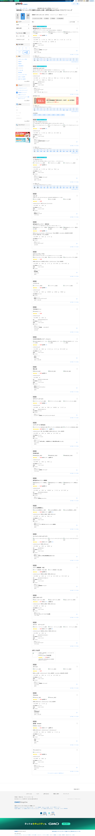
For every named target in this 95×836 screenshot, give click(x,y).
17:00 (49, 114)
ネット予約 (43, 39)
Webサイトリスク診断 (45, 807)
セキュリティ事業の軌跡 (63, 808)
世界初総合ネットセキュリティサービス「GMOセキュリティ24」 (24, 807)
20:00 (63, 114)
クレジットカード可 (22, 74)
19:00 (58, 114)
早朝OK (55, 39)
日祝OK (49, 39)
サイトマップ (66, 793)
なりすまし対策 (56, 808)
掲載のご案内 (56, 793)
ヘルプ (37, 793)
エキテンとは (29, 793)
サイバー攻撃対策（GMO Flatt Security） (47, 808)
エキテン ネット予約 (22, 59)
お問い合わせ (46, 793)
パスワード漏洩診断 (38, 807)
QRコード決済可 (36, 41)
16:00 (44, 114)
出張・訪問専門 (36, 39)
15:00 (40, 114)
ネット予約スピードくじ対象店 (41, 26)
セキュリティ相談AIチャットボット (55, 807)
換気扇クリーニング (22, 92)
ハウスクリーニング (22, 88)
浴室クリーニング (22, 94)
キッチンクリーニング (22, 90)
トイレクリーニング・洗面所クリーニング (23, 97)
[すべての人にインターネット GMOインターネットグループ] (86, 1)
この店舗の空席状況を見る (75, 111)
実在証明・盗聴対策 (17, 808)
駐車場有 (48, 433)
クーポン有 (61, 39)
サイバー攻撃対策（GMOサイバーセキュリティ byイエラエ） (31, 808)
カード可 (67, 39)
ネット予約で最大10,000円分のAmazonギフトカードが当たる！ (42, 57)
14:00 (35, 114)
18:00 (53, 114)
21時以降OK (55, 407)
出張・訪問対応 (36, 317)
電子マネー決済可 (44, 41)
